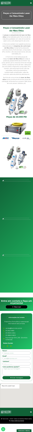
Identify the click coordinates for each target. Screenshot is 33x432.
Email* (4, 356)
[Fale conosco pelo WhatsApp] (3, 429)
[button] (31, 3)
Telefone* (5, 361)
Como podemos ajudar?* (11, 366)
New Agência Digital (17, 420)
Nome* (4, 350)
